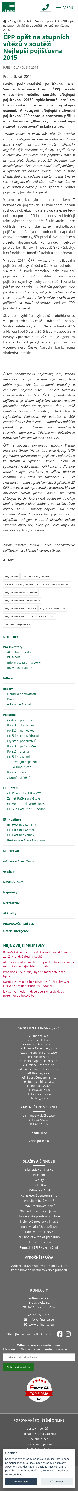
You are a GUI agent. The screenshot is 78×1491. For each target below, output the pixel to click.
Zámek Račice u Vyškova (24, 798)
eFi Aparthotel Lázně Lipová (26, 804)
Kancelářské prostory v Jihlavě (39, 1216)
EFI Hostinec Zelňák (20, 835)
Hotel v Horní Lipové (39, 1232)
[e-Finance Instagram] (68, 1334)
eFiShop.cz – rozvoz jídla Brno (39, 1237)
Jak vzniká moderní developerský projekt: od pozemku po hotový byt (33, 993)
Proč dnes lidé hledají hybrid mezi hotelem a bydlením (34, 974)
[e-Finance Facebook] (60, 1334)
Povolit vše (21, 1481)
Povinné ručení (43, 616)
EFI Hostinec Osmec (21, 830)
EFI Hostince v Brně (39, 1242)
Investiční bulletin (19, 668)
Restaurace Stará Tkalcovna (26, 840)
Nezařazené (11, 903)
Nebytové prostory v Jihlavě (39, 1221)
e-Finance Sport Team (18, 861)
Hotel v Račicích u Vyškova (39, 1227)
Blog (13, 21)
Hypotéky (10, 892)
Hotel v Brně (39, 1185)
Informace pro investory (24, 662)
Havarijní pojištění (19, 584)
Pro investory (12, 647)
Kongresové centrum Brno (39, 1195)
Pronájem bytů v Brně (39, 1201)
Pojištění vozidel (53, 608)
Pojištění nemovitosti (21, 592)
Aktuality (9, 913)
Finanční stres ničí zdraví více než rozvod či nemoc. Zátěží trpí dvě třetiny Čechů (38, 954)
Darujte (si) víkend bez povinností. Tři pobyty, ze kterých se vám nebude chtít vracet (36, 984)
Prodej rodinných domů (39, 1206)
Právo (11, 699)
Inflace (8, 678)
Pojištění (25, 21)
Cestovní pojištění (46, 21)
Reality (8, 689)
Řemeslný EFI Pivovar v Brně (39, 1247)
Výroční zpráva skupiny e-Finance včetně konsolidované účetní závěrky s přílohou (39, 1268)
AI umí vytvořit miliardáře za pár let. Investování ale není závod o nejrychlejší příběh (39, 964)
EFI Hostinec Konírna (21, 825)
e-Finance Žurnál (19, 704)
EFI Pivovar (11, 851)
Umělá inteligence (16, 931)
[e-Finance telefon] (45, 7)
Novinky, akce (13, 882)
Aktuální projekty (19, 652)
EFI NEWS (13, 657)
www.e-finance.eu (41, 1324)
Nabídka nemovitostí (21, 694)
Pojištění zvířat (16, 616)
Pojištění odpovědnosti (22, 600)
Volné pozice (38, 1141)
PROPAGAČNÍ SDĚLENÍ (19, 924)
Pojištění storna (18, 751)
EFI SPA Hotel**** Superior (26, 809)
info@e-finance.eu (41, 1319)
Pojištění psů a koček (20, 608)
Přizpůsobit (57, 1481)
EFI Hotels (10, 788)
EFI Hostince (12, 819)
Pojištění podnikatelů (22, 741)
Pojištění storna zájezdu (39, 1434)
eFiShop (9, 871)
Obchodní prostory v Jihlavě (39, 1211)
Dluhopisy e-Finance (39, 1169)
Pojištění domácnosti (53, 584)
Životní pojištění (17, 624)
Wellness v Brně (39, 1190)
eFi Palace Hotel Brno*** (24, 793)
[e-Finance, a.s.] (4, 21)
